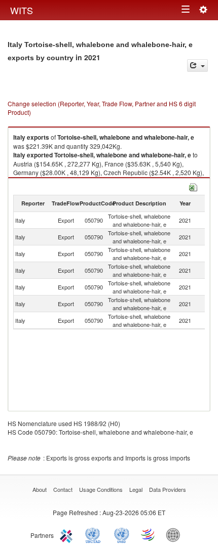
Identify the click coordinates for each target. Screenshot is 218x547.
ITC (68, 534)
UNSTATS (122, 534)
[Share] (197, 65)
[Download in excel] (193, 186)
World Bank (175, 534)
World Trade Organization (148, 534)
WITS (21, 10)
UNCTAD (95, 534)
